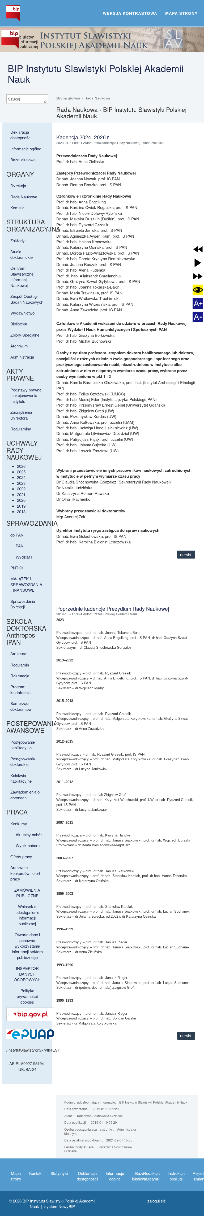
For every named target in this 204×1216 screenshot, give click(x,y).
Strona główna (68, 98)
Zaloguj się (156, 1201)
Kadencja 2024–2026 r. (83, 137)
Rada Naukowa (97, 98)
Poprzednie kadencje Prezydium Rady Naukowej (112, 608)
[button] (198, 249)
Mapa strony (181, 13)
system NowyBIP (59, 1206)
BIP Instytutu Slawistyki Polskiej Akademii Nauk (96, 73)
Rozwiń (186, 554)
